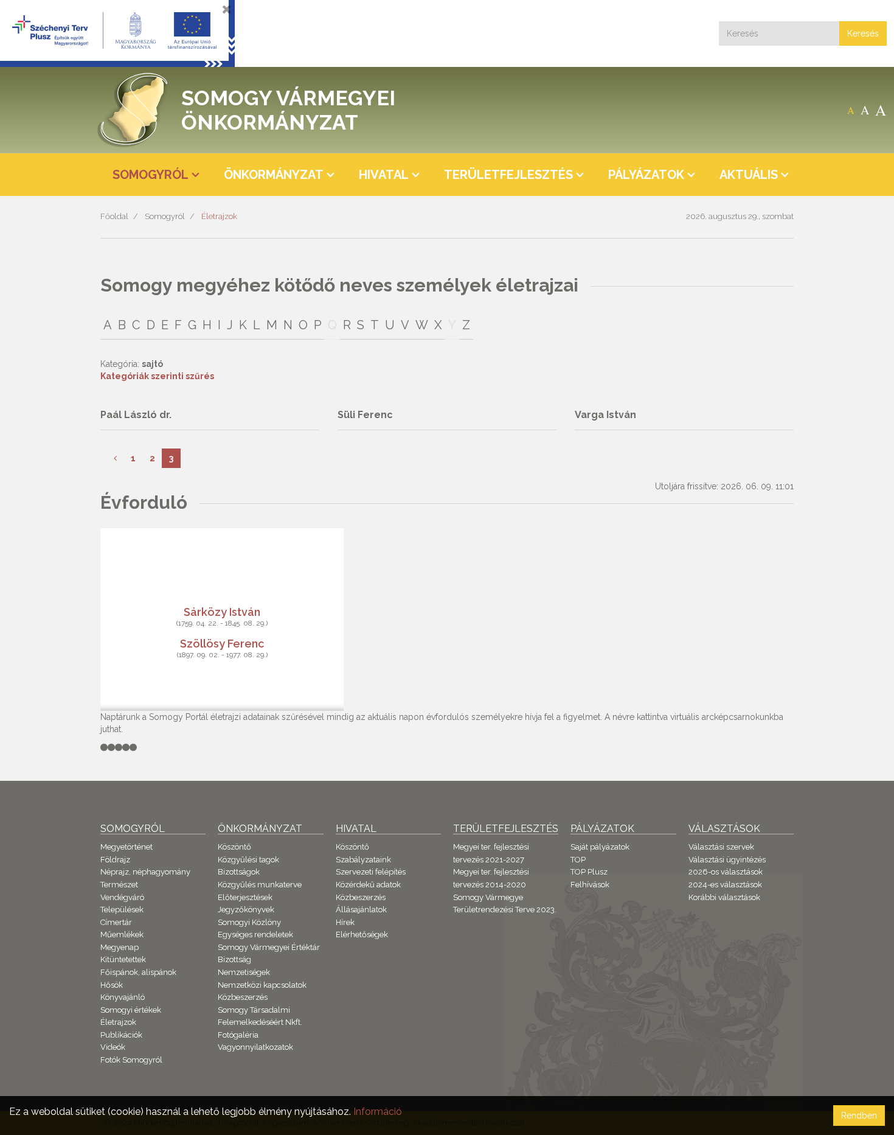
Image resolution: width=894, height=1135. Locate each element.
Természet (119, 884)
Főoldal (114, 216)
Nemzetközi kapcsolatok (262, 985)
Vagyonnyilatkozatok (255, 1047)
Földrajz (115, 859)
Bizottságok (239, 871)
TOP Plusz (589, 871)
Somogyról (165, 216)
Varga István (605, 415)
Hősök (111, 985)
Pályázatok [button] (646, 174)
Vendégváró (122, 897)
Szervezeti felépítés (371, 871)
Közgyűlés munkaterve (260, 884)
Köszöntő (234, 846)
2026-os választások (725, 871)
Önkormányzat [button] (274, 174)
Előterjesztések (245, 897)
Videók (112, 1047)
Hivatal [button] (384, 174)
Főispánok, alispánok (138, 972)
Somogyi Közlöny (249, 922)
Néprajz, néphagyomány (145, 871)
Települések (122, 909)
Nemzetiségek (244, 972)
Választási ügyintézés (727, 859)
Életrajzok (219, 216)
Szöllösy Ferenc (222, 643)
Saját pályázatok (599, 846)
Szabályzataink (363, 859)
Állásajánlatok (361, 909)
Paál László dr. (136, 415)
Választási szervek (721, 846)
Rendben (859, 1115)
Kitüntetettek (123, 959)
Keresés (863, 33)
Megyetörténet (126, 846)
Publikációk (121, 1034)
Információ (377, 1111)
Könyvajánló (122, 997)
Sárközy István (222, 612)
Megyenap (119, 947)
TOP (578, 859)
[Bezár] (227, 9)
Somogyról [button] (151, 174)
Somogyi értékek (130, 1010)
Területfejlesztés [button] (508, 174)
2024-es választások (725, 884)
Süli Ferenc (365, 415)
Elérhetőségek (362, 934)
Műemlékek (122, 934)
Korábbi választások (724, 897)
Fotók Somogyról (131, 1059)
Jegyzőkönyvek (246, 909)
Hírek (345, 922)
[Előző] (115, 458)
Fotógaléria (238, 1034)
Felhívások (589, 884)
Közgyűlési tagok (248, 859)
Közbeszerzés (243, 997)
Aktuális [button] (748, 174)
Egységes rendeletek (255, 934)
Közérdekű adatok (368, 884)
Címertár (116, 922)
